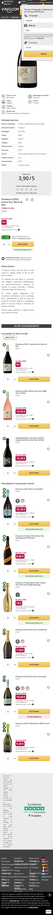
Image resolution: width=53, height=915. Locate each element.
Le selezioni (34, 880)
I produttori (34, 867)
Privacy (17, 870)
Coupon (32, 864)
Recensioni (18, 873)
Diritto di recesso (21, 876)
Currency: (33, 42)
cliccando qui (14, 901)
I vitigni (32, 873)
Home (3, 858)
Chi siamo (5, 861)
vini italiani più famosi (7, 846)
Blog (31, 889)
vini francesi (7, 840)
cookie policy (33, 907)
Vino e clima (34, 886)
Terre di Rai (7, 208)
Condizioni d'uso (21, 867)
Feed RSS (5, 886)
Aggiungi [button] (23, 244)
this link (41, 38)
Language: (33, 15)
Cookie (17, 886)
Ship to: (32, 25)
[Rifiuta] (50, 895)
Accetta (49, 912)
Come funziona (7, 864)
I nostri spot (6, 873)
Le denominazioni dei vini (35, 873)
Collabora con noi (21, 864)
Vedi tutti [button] (10, 337)
